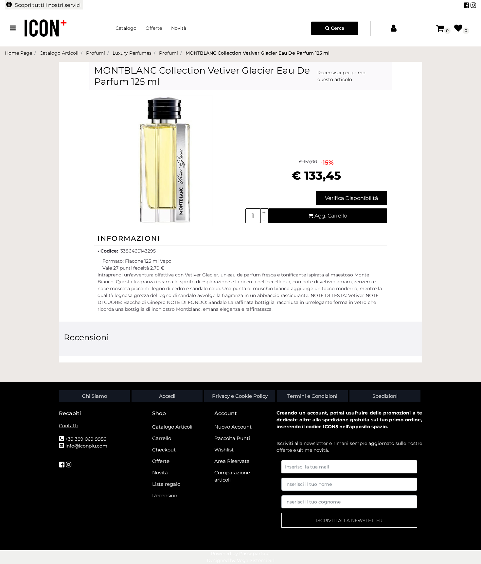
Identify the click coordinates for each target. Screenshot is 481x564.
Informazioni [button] (129, 238)
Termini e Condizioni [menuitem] (312, 396)
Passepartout (254, 553)
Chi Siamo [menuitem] (94, 396)
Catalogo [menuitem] (126, 28)
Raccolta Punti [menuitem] (232, 438)
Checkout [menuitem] (164, 450)
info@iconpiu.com (86, 446)
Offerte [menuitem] (154, 28)
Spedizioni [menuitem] (385, 396)
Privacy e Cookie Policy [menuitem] (240, 396)
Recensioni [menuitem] (165, 495)
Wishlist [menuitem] (224, 450)
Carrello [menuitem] (161, 438)
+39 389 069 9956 (85, 439)
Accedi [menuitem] (167, 396)
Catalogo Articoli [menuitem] (172, 427)
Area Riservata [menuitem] (232, 461)
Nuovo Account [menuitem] (233, 427)
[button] (165, 160)
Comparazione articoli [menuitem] (232, 476)
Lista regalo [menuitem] (166, 484)
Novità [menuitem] (178, 28)
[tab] (240, 238)
